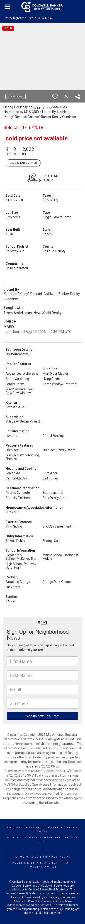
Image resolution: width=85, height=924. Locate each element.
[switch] (55, 96)
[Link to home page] (42, 7)
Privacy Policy (57, 857)
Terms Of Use (26, 857)
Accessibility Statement (36, 863)
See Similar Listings (23, 162)
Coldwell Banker (23, 827)
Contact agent (15, 96)
